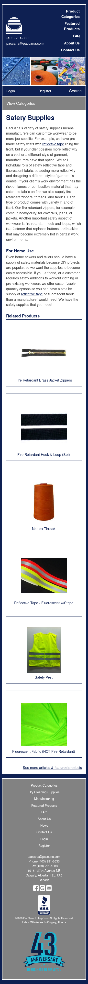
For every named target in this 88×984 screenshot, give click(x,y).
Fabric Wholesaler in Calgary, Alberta (44, 922)
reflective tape (53, 143)
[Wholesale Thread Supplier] (44, 71)
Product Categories (70, 14)
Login (10, 90)
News (44, 825)
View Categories (20, 103)
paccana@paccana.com (25, 43)
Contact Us (70, 49)
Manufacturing (44, 798)
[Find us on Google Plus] (42, 889)
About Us (72, 43)
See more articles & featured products (52, 767)
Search (75, 91)
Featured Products (72, 26)
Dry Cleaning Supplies (44, 792)
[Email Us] (49, 889)
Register (44, 90)
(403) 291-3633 (18, 37)
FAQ (76, 35)
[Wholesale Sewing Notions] (71, 71)
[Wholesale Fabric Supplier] (16, 71)
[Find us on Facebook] (36, 889)
